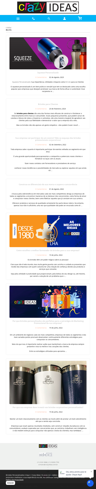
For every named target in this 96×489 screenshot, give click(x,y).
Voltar (8, 27)
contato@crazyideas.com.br (48, 465)
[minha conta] (64, 18)
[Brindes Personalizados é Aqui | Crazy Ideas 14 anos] (48, 7)
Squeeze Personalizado (21, 82)
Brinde (68, 82)
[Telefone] (33, 18)
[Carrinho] (79, 18)
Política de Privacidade (15, 480)
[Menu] (18, 19)
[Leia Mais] (48, 53)
